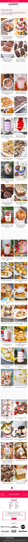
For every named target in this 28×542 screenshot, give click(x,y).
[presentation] (7, 26)
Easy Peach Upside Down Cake (21, 301)
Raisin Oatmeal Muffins (7, 280)
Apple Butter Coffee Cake (21, 460)
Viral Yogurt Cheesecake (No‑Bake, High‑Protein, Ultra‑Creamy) (20, 226)
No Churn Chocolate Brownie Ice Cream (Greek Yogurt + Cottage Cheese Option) (7, 37)
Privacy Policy (17, 506)
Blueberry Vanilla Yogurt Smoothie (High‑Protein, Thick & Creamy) (7, 137)
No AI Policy (16, 505)
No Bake (10, 506)
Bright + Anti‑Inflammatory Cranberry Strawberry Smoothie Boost (7, 259)
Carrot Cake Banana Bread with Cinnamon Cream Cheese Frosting (20, 203)
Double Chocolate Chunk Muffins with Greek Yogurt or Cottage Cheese (7, 203)
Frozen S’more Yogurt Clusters (7, 323)
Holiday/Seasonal (11, 505)
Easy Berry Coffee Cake (7, 387)
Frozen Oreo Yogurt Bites (21, 179)
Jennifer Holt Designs (10, 537)
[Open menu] (19, 4)
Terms (16, 507)
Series (10, 507)
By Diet (10, 508)
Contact (16, 504)
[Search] (26, 535)
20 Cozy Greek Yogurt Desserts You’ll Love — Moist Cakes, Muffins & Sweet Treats (7, 461)
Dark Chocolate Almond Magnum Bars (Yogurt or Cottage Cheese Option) (21, 60)
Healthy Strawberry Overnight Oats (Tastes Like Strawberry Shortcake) (7, 226)
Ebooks (16, 508)
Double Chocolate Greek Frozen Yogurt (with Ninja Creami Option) (7, 93)
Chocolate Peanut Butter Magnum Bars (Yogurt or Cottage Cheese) (7, 60)
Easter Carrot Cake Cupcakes (7, 439)
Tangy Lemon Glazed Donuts (20, 387)
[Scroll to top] (27, 539)
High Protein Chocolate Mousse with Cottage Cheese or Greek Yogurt (7, 181)
